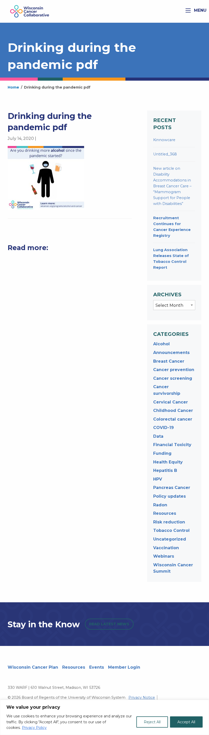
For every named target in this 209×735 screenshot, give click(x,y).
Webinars (163, 556)
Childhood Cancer (173, 410)
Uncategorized (169, 539)
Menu (199, 10)
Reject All (152, 722)
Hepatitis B (165, 470)
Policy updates (169, 496)
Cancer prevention (173, 369)
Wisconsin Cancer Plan (33, 667)
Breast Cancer (168, 361)
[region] (104, 717)
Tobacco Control (171, 530)
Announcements (171, 352)
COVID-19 (163, 427)
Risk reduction (169, 522)
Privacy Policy (34, 727)
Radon (160, 505)
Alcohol (161, 343)
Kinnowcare (164, 140)
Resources (164, 513)
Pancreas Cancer (171, 487)
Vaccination (166, 547)
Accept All (186, 722)
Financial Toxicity (172, 444)
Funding (162, 453)
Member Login (124, 667)
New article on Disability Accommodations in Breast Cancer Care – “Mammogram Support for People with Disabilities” (172, 186)
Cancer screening (172, 378)
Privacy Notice (141, 697)
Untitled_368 (165, 154)
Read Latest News (109, 624)
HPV (157, 479)
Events (96, 667)
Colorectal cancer (172, 419)
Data (158, 436)
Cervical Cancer (170, 402)
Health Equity (168, 462)
